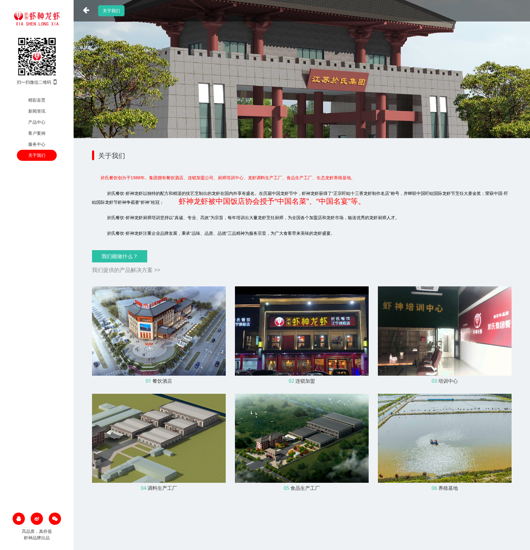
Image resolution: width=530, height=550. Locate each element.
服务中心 (36, 144)
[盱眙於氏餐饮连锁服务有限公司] (37, 18)
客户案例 (36, 133)
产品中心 (36, 122)
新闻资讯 (36, 111)
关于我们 (36, 155)
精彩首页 (36, 100)
